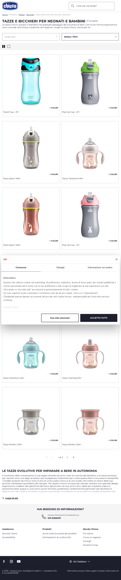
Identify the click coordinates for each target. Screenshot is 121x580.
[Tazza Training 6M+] (90, 347)
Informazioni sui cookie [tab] (100, 267)
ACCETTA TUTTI (98, 317)
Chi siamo (88, 533)
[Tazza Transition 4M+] (90, 148)
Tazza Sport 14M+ (12, 178)
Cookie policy (10, 307)
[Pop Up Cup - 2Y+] (90, 81)
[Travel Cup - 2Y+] (31, 81)
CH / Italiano (79, 561)
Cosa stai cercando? (86, 6)
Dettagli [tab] (61, 267)
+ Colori (53, 108)
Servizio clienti (9, 533)
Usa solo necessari (60, 317)
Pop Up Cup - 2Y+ (71, 112)
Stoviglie (30, 15)
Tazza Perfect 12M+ (12, 444)
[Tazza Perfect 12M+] (31, 414)
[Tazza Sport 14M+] (31, 148)
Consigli (87, 541)
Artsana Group (90, 545)
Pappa (22, 15)
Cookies (100, 571)
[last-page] (73, 457)
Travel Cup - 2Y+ (11, 112)
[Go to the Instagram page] (11, 561)
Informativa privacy (75, 571)
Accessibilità (8, 537)
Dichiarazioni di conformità (56, 537)
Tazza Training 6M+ (72, 378)
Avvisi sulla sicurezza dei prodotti (59, 533)
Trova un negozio (92, 537)
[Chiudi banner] (117, 259)
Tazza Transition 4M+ (72, 178)
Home (5, 15)
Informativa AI (112, 571)
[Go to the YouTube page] (19, 561)
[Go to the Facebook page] (4, 561)
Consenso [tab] (21, 267)
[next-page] (66, 457)
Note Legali (91, 571)
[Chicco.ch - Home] (10, 5)
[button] (30, 36)
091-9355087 (54, 518)
